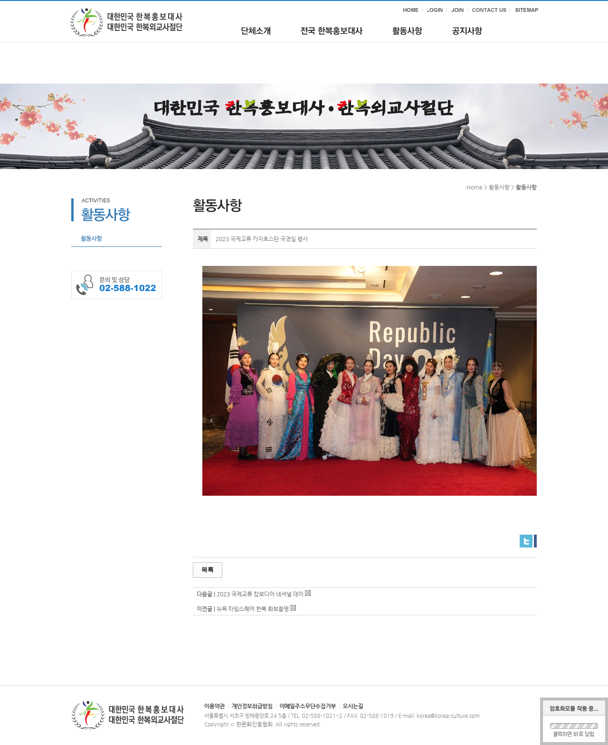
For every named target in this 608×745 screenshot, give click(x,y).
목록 (207, 569)
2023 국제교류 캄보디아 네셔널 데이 (260, 594)
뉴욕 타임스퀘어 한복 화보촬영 (253, 608)
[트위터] (526, 538)
